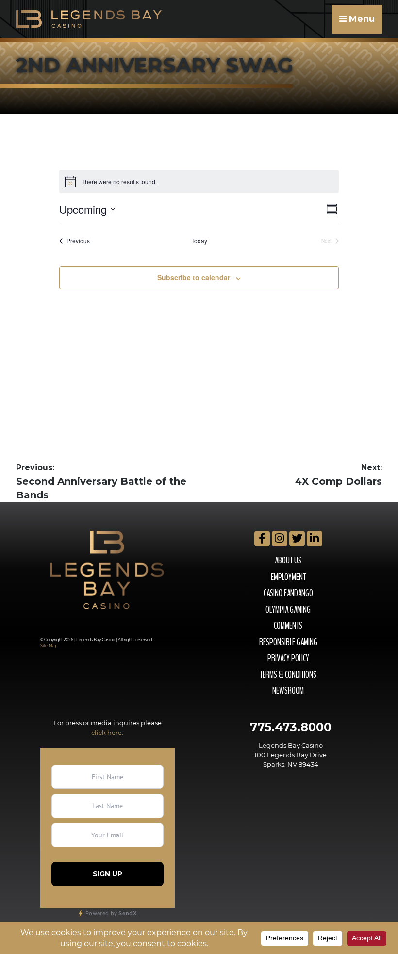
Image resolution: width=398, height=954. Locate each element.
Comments (288, 625)
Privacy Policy (288, 658)
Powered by (110, 913)
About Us (288, 560)
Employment (288, 577)
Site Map (48, 645)
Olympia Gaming (288, 609)
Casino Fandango (288, 593)
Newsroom (288, 690)
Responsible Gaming (288, 642)
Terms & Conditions (288, 674)
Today (199, 241)
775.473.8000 (291, 727)
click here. (107, 732)
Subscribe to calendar (193, 277)
